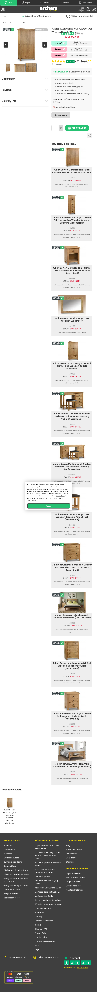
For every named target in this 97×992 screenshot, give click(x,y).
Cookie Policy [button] (60, 496)
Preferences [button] (32, 500)
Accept (48, 506)
